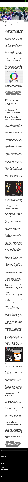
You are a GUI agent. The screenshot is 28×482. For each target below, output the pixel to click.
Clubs (20, 91)
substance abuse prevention (9, 444)
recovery (15, 443)
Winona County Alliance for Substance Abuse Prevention (12, 445)
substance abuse (18, 443)
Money (6, 93)
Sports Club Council (17, 93)
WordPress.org (3, 477)
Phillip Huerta (7, 443)
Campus (6, 21)
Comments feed (3, 476)
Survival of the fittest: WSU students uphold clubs (12, 24)
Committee (7, 92)
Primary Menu (27, 1)
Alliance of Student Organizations (10, 91)
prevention (11, 443)
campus (17, 91)
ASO (15, 91)
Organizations (10, 93)
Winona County (17, 444)
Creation (10, 92)
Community (6, 99)
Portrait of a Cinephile (3, 456)
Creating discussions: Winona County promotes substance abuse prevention (13, 102)
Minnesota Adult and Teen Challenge (10, 442)
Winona (14, 444)
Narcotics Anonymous (17, 442)
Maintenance (19, 92)
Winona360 (2, 0)
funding (13, 92)
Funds (15, 92)
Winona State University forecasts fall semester (6, 455)
